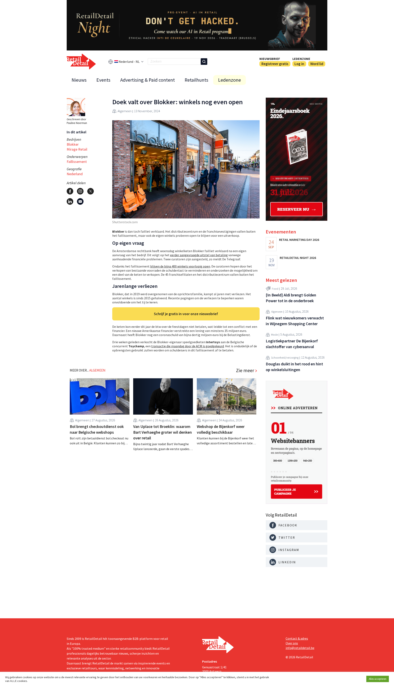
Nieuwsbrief (269, 59)
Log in (299, 63)
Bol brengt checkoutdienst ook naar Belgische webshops (97, 429)
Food (275, 288)
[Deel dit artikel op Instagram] (80, 191)
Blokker (73, 144)
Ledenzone (301, 59)
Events (103, 80)
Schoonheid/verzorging (285, 357)
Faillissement (77, 161)
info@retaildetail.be (300, 648)
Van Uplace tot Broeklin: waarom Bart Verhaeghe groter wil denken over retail (162, 432)
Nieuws (79, 80)
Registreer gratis (274, 63)
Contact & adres (297, 638)
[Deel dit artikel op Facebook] (70, 191)
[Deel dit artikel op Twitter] (90, 191)
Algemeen (125, 111)
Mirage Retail (77, 149)
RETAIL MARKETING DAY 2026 (299, 240)
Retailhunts (196, 80)
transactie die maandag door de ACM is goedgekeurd (187, 346)
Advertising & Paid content (147, 80)
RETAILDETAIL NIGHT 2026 (298, 258)
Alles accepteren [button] (377, 679)
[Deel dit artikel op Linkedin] (70, 201)
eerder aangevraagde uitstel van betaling (199, 255)
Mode (274, 334)
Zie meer (245, 370)
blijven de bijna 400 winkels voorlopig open (180, 266)
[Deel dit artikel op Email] (80, 201)
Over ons (292, 643)
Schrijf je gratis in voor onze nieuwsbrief (186, 313)
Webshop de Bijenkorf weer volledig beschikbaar (221, 429)
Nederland (75, 174)
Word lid (316, 63)
